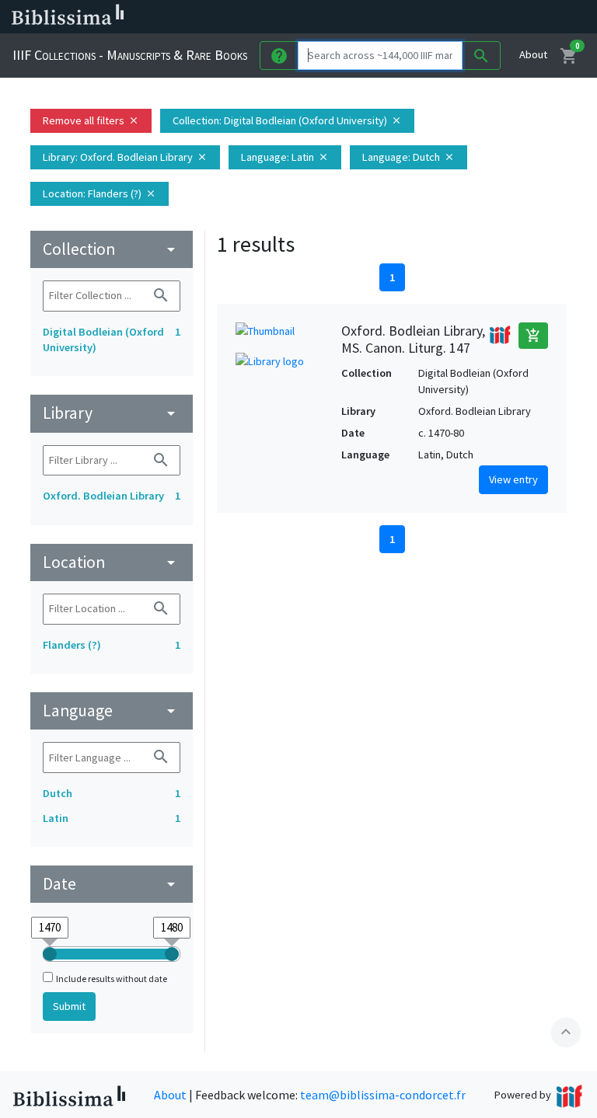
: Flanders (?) (99, 193)
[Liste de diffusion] (394, 17)
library (111, 412)
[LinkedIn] (419, 17)
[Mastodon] (469, 17)
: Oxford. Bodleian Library (125, 157)
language (111, 710)
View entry (513, 479)
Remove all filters (91, 120)
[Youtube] (494, 17)
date (111, 883)
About (533, 54)
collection (111, 249)
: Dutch (408, 157)
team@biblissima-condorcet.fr (383, 1094)
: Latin (285, 157)
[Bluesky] (444, 17)
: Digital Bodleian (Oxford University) (287, 120)
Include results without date (111, 978)
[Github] (519, 17)
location (111, 562)
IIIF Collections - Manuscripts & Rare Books (129, 55)
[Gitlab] (544, 17)
